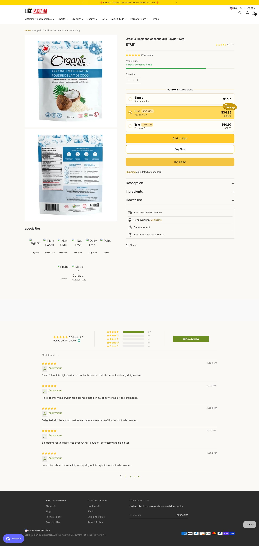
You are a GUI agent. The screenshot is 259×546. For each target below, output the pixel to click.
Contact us (156, 219)
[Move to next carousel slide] (231, 310)
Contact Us (94, 506)
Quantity (130, 74)
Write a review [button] (191, 338)
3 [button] (130, 476)
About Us (51, 506)
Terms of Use (53, 522)
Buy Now (180, 149)
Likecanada (47, 535)
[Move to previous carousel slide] (225, 310)
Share (133, 245)
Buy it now (180, 161)
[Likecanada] (36, 10)
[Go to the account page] (246, 13)
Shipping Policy (96, 516)
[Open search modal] (240, 13)
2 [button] (125, 476)
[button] (133, 55)
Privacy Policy (53, 516)
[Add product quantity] (128, 80)
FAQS (91, 511)
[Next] (176, 2)
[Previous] (83, 2)
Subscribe (182, 515)
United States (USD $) (243, 8)
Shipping (131, 171)
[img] (49, 363)
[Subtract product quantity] (137, 80)
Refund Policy (95, 522)
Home (28, 30)
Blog (48, 511)
